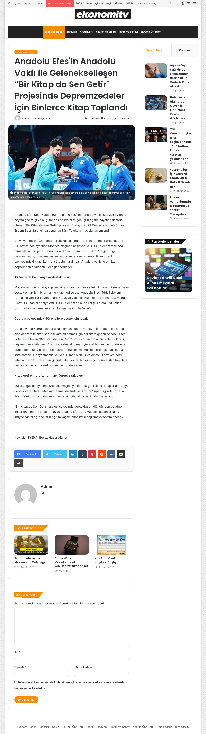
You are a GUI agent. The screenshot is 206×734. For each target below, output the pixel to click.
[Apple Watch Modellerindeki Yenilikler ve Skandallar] (72, 545)
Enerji (89, 726)
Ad (17, 652)
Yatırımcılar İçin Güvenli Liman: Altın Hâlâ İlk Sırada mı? (180, 178)
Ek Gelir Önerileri (151, 31)
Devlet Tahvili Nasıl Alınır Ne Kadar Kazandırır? (164, 282)
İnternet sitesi (83, 667)
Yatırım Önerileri (106, 31)
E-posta (20, 667)
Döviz (55, 726)
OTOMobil (102, 726)
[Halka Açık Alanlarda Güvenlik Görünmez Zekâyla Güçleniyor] (156, 102)
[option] (168, 270)
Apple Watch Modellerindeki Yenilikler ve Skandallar (71, 562)
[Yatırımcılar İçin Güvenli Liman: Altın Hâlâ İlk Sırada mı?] (156, 175)
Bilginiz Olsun (164, 726)
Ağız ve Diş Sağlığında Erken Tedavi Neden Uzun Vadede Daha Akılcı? (180, 75)
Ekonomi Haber (54, 31)
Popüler (184, 50)
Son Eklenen (155, 50)
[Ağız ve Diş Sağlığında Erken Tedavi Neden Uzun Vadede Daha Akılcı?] (156, 70)
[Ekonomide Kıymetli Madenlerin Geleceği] (31, 545)
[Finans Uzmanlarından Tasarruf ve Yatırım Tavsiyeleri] (156, 202)
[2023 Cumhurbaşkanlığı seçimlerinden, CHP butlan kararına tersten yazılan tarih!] (156, 134)
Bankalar (71, 31)
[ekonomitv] (103, 14)
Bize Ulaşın (182, 726)
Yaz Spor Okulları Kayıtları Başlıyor (107, 560)
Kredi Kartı (86, 31)
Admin (25, 118)
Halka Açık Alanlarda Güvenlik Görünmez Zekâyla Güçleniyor (178, 107)
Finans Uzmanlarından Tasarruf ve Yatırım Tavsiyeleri (180, 205)
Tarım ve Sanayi (128, 31)
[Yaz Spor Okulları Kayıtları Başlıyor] (112, 545)
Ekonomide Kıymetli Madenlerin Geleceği (29, 560)
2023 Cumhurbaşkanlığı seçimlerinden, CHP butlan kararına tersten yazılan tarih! (126, 3)
